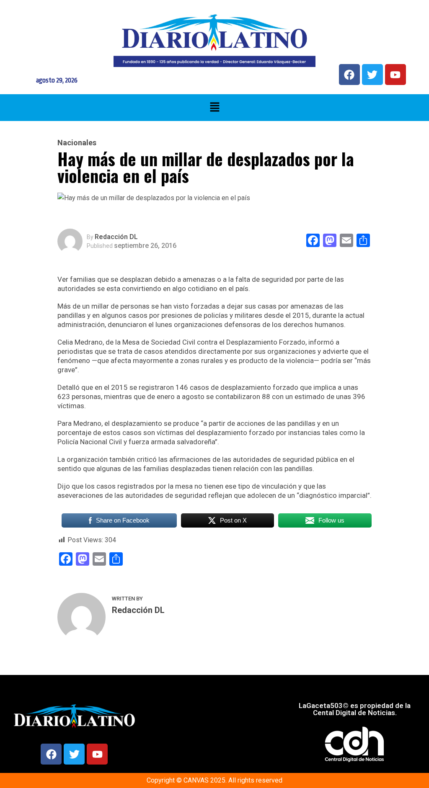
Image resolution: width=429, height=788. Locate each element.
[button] (214, 107)
